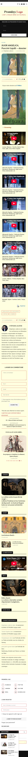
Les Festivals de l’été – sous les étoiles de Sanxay (14, 640)
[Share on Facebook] (19, 79)
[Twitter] (19, 4)
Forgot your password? (8, 722)
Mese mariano (15, 311)
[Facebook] (17, 4)
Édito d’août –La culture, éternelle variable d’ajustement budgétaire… (12, 600)
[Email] (24, 4)
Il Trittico (5, 314)
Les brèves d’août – (8, 535)
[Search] (26, 4)
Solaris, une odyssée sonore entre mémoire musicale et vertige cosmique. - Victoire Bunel (14, 660)
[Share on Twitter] (21, 79)
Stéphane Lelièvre (8, 51)
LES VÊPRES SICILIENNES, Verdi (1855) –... (13, 752)
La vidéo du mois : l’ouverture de (17, 542)
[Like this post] (18, 79)
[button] (3, 448)
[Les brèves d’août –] (14, 525)
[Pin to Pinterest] (22, 79)
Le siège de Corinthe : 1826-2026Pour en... (12, 736)
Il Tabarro (12, 314)
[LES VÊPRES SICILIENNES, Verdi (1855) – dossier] (4, 752)
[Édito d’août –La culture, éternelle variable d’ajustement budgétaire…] (14, 587)
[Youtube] (21, 4)
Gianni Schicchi (6, 311)
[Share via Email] (24, 79)
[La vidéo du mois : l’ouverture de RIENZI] (6, 544)
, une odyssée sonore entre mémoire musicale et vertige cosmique (14, 664)
